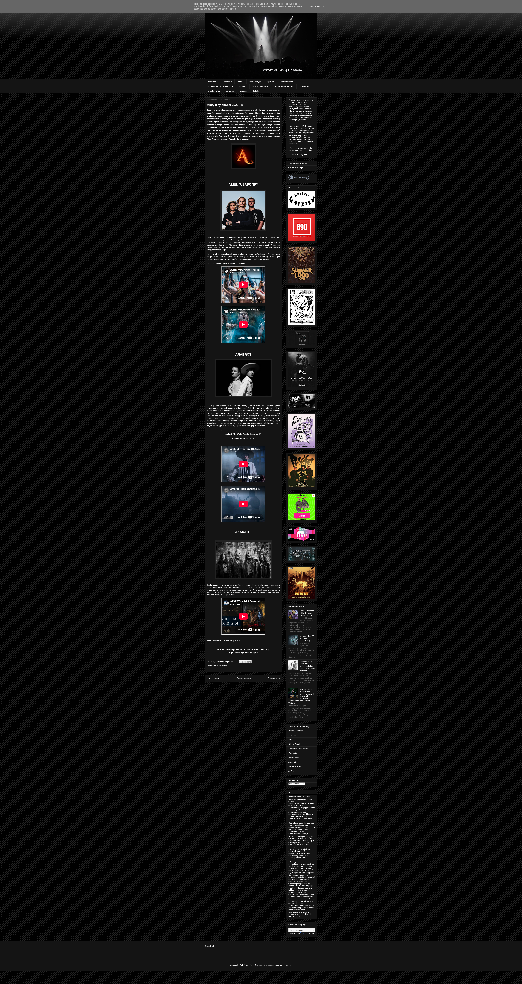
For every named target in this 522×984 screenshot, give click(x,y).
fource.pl (292, 735)
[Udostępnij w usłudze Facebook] (247, 661)
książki (256, 91)
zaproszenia (305, 86)
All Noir (291, 771)
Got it (326, 6)
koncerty (230, 91)
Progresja (292, 753)
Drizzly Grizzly (294, 744)
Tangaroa (241, 263)
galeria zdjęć (255, 81)
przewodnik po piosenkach (220, 86)
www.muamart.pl (295, 168)
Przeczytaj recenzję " (222, 263)
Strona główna (244, 678)
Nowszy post (213, 678)
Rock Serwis (293, 757)
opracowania (287, 81)
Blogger (288, 965)
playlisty (243, 86)
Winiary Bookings (295, 731)
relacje (240, 81)
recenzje (228, 81)
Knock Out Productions (298, 748)
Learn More (314, 6)
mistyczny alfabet (260, 86)
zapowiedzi (213, 81)
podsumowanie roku (284, 86)
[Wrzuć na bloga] (242, 661)
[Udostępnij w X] (245, 661)
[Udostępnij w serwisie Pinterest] (250, 661)
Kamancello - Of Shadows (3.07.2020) (307, 638)
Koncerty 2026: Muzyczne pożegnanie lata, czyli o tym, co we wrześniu (307, 666)
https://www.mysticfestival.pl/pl (243, 652)
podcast (243, 91)
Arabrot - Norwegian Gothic (243, 438)
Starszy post (274, 678)
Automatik (292, 762)
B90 (290, 739)
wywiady (271, 81)
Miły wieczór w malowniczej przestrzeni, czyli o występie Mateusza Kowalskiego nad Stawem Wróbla (301, 696)
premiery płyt (214, 91)
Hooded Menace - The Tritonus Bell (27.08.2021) (307, 613)
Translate (310, 933)
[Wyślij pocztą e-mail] (240, 661)
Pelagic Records (295, 766)
